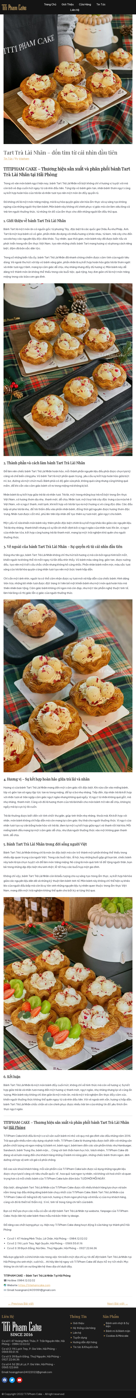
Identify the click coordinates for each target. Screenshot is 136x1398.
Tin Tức (8, 158)
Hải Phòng (17, 1127)
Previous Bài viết (21, 1303)
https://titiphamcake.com (34, 1285)
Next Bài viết (117, 1303)
